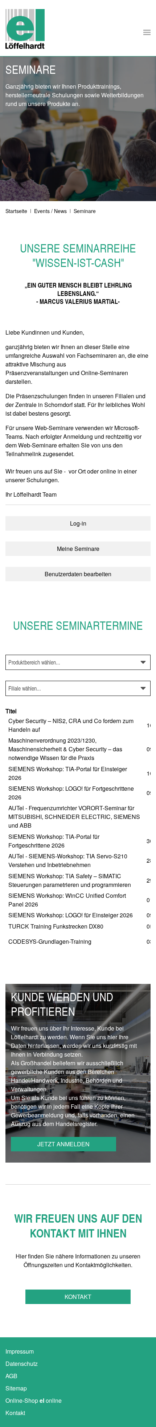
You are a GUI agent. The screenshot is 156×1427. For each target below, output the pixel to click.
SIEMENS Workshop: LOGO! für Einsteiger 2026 (70, 915)
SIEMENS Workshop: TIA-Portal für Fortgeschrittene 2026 (53, 840)
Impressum (19, 1351)
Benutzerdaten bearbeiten (78, 574)
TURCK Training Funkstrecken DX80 (55, 926)
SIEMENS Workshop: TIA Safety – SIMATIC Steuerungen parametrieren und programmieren (69, 880)
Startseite (16, 211)
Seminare (85, 211)
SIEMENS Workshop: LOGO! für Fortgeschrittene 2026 (71, 792)
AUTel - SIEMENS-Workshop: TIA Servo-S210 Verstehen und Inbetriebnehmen (67, 860)
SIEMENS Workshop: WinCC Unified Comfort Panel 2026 (67, 899)
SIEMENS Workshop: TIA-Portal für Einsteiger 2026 (67, 773)
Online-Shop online (33, 1400)
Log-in (78, 523)
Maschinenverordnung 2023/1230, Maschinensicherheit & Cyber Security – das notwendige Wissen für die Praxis (65, 749)
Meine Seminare (78, 548)
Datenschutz (21, 1363)
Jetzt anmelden (63, 1144)
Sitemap (16, 1388)
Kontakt (78, 1296)
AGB (11, 1376)
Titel (11, 711)
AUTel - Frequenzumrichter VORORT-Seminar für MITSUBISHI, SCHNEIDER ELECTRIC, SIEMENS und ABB (74, 816)
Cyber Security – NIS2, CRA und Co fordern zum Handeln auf (71, 725)
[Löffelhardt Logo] (25, 29)
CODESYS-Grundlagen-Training (49, 941)
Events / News (50, 211)
